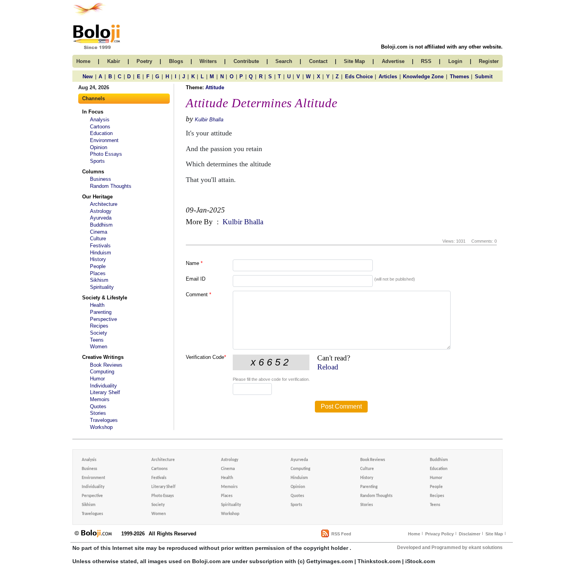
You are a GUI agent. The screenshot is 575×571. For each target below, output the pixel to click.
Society (98, 333)
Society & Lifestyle (104, 298)
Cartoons (100, 127)
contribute (246, 61)
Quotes (98, 406)
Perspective (103, 319)
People (98, 266)
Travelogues (104, 420)
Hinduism (100, 253)
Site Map (494, 533)
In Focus (92, 112)
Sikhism (99, 280)
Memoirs (100, 399)
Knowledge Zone (423, 76)
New (88, 76)
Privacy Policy (439, 533)
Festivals (100, 246)
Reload (327, 367)
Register (489, 61)
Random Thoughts (110, 186)
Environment (104, 140)
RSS (426, 61)
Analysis (100, 119)
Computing (102, 372)
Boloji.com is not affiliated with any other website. (442, 47)
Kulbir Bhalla (209, 119)
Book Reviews (106, 365)
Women (98, 346)
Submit (483, 76)
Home (414, 533)
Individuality (103, 386)
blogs (176, 61)
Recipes (99, 326)
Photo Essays (106, 154)
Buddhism (101, 225)
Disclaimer (469, 533)
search (283, 61)
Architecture (103, 204)
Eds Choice (359, 76)
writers (208, 61)
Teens (97, 340)
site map (354, 61)
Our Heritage (97, 197)
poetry (144, 61)
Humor (97, 379)
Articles (388, 76)
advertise (393, 61)
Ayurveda (100, 218)
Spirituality (102, 287)
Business (100, 179)
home (83, 61)
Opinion (98, 147)
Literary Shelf (105, 392)
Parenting (100, 312)
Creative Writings (103, 357)
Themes (459, 76)
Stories (98, 413)
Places (98, 273)
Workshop (101, 427)
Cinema (98, 232)
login (455, 61)
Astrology (100, 211)
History (98, 259)
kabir (113, 61)
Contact (318, 61)
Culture (98, 238)
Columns (93, 172)
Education (101, 133)
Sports (97, 161)
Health (97, 305)
